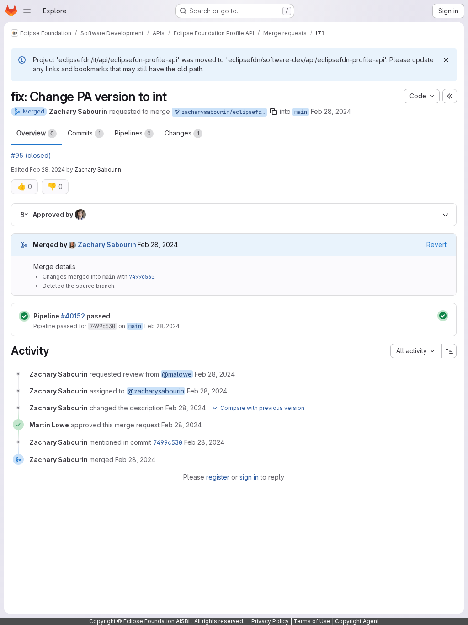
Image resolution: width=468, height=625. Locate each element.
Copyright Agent (357, 621)
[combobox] (415, 351)
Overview (35, 133)
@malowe (177, 374)
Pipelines (133, 133)
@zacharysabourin (156, 391)
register (217, 477)
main (300, 112)
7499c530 (141, 276)
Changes (182, 133)
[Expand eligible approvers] (445, 215)
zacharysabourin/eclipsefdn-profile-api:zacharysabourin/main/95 (222, 112)
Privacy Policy (270, 621)
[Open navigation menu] (27, 11)
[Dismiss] (446, 59)
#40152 (73, 316)
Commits (84, 133)
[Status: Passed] (24, 316)
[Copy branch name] (273, 111)
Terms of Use (311, 621)
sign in (249, 477)
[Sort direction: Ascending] (449, 351)
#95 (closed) (31, 155)
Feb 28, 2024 (331, 111)
